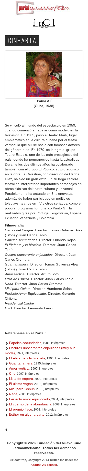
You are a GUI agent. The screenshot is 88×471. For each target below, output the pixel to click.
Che (12, 373)
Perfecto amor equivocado (29, 399)
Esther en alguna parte (26, 414)
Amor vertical (19, 368)
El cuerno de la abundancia (30, 404)
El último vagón (21, 384)
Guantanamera (21, 363)
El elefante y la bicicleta (27, 358)
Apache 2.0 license (44, 465)
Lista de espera (21, 379)
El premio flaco (20, 409)
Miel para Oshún (22, 389)
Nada (13, 394)
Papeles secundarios (25, 343)
